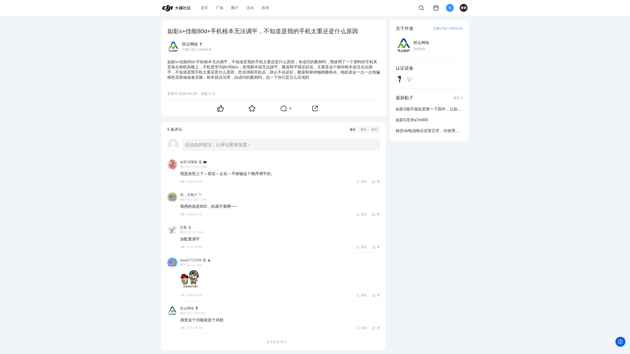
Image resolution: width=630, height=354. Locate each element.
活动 (250, 8)
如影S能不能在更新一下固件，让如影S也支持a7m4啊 (429, 109)
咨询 (265, 8)
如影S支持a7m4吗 (412, 120)
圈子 (234, 8)
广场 (219, 8)
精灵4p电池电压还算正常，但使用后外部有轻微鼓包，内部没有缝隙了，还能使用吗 (429, 131)
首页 (204, 8)
